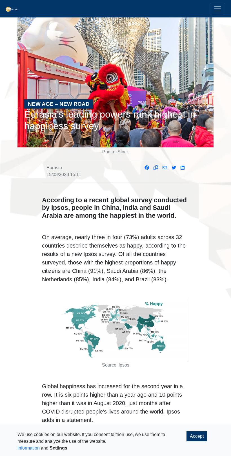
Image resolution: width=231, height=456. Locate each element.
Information (28, 448)
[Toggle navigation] (217, 8)
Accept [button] (197, 436)
